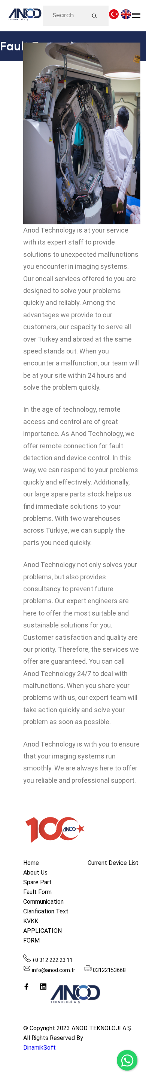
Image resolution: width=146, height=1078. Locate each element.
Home (31, 862)
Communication (43, 901)
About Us (35, 872)
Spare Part (37, 882)
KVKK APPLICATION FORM (42, 930)
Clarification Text (46, 911)
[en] (126, 16)
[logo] (24, 15)
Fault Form (37, 891)
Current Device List (113, 862)
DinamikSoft (39, 1047)
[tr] (114, 16)
